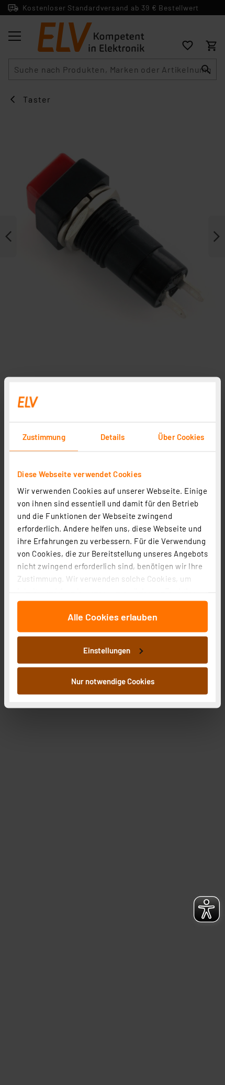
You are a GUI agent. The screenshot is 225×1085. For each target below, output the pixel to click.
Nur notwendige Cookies (112, 681)
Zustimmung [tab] (43, 437)
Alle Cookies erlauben (113, 617)
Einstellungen (106, 649)
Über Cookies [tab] (181, 437)
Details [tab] (112, 437)
